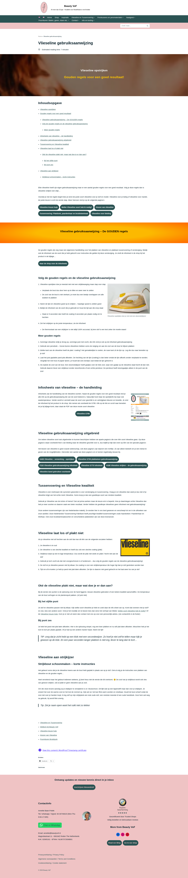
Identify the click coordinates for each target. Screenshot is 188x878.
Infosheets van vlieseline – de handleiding (56, 136)
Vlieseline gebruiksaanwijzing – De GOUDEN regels (62, 120)
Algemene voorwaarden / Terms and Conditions (56, 859)
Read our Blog (114, 843)
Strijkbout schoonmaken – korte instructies (58, 177)
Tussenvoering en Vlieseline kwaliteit (54, 144)
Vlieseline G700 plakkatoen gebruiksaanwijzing (97, 459)
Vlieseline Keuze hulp (49, 207)
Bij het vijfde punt (50, 161)
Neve (40, 875)
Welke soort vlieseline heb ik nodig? (132, 611)
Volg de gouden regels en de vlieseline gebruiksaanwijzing (65, 124)
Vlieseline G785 (83, 414)
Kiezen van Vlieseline (48, 735)
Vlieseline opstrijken (48, 109)
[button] (94, 17)
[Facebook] (118, 834)
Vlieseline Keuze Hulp (49, 614)
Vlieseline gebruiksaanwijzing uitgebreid (55, 140)
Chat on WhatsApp (52, 825)
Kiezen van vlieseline (104, 207)
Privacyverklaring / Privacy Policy (51, 855)
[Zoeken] (147, 26)
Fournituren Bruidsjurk (48, 739)
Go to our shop (130, 843)
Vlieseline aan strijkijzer (49, 171)
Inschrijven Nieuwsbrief (84, 787)
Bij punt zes (48, 165)
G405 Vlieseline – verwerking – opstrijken (57, 459)
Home (49, 17)
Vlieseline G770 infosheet (91, 465)
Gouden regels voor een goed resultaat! (55, 114)
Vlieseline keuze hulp (48, 731)
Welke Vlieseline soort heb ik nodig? (76, 207)
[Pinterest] (127, 834)
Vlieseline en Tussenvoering (51, 723)
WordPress (66, 875)
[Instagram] (122, 834)
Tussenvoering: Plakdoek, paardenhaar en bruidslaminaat (64, 213)
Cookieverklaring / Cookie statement (52, 863)
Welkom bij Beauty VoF (49, 727)
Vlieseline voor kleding (101, 213)
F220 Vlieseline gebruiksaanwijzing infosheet (58, 465)
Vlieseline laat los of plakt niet (51, 148)
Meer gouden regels (52, 130)
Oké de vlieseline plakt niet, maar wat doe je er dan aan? (64, 154)
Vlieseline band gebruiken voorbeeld (55, 472)
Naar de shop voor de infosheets (53, 264)
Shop (57, 17)
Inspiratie (65, 17)
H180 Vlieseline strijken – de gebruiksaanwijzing (126, 465)
